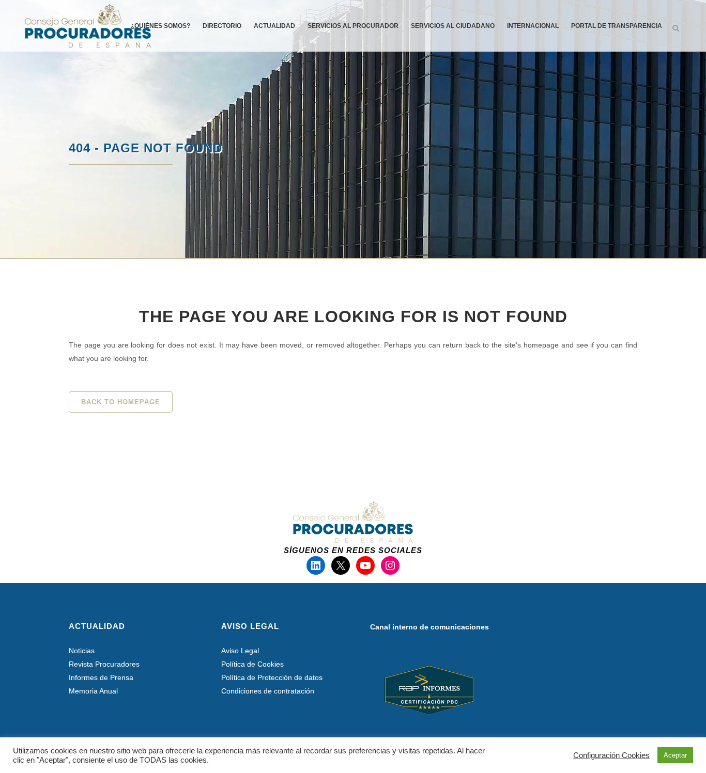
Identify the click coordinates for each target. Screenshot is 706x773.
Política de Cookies (252, 664)
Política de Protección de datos (272, 677)
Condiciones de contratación (267, 691)
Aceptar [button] (675, 755)
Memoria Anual (93, 691)
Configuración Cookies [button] (611, 755)
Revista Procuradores (104, 664)
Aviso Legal (240, 650)
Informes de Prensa (101, 677)
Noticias (82, 650)
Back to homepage (120, 402)
